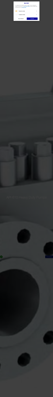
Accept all (32, 18)
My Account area (26, 6)
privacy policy (24, 7)
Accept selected (21, 18)
